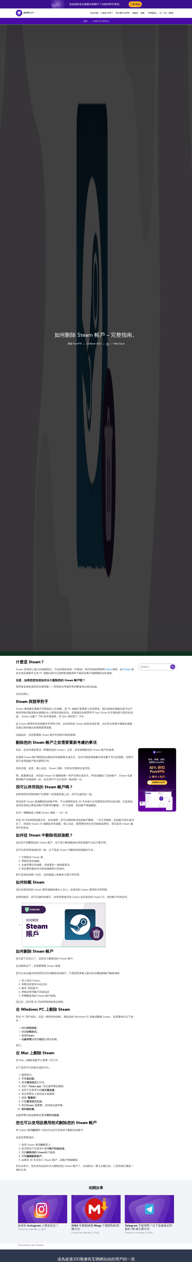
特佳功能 (94, 12)
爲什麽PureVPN (123, 12)
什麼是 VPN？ (107, 12)
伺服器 (135, 12)
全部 (85, 21)
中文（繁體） (169, 12)
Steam (127, 669)
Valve (109, 669)
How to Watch (101, 21)
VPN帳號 (152, 12)
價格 (142, 12)
